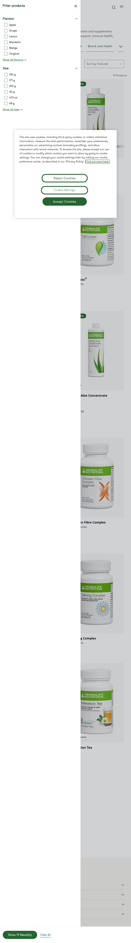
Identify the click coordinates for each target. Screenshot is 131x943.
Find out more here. (97, 161)
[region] (65, 174)
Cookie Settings (64, 190)
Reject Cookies (65, 178)
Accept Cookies (64, 201)
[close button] (76, 6)
